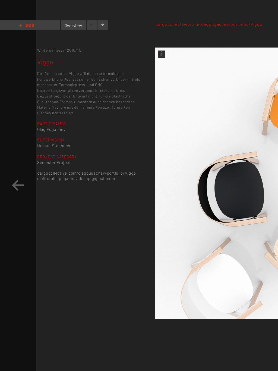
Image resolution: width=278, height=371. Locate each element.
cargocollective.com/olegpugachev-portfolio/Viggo (209, 24)
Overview (73, 25)
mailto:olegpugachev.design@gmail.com (76, 178)
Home (26, 25)
